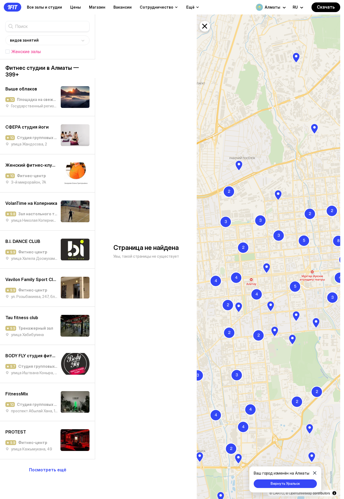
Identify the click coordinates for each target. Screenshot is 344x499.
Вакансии (122, 7)
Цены (75, 7)
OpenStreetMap (300, 493)
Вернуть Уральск (285, 483)
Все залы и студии (44, 7)
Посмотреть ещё (47, 469)
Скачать (326, 7)
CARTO (278, 493)
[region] (268, 256)
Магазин (97, 7)
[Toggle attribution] (334, 493)
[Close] (314, 473)
